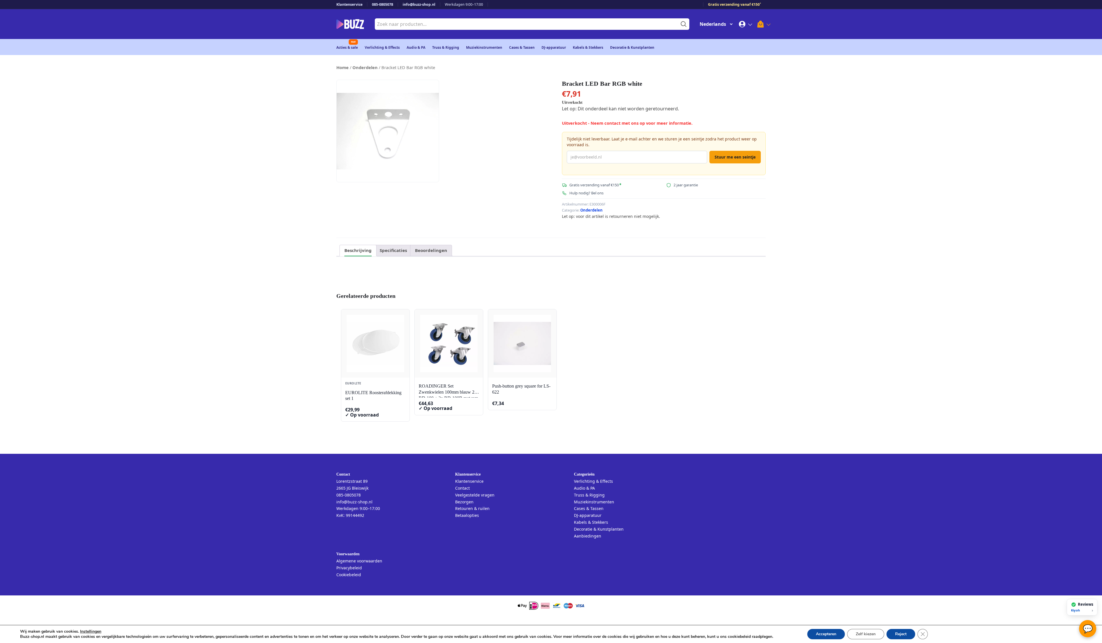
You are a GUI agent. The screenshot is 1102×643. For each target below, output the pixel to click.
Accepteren (826, 634)
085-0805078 (382, 4)
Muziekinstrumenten (484, 47)
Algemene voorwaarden (359, 561)
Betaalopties (467, 515)
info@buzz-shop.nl (419, 4)
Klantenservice (349, 4)
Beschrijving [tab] (358, 250)
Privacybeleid (349, 567)
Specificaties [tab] (393, 250)
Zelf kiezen (866, 634)
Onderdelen (365, 67)
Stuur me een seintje (735, 157)
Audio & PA (416, 47)
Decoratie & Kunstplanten (632, 47)
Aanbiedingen (587, 536)
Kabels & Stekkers (588, 47)
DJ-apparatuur (554, 47)
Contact (462, 488)
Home (342, 67)
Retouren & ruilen (472, 508)
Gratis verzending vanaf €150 (734, 4)
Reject (901, 634)
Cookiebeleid (348, 574)
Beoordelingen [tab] (431, 250)
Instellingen (90, 631)
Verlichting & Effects (382, 47)
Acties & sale (347, 47)
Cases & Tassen (522, 47)
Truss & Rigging (445, 47)
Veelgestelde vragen (474, 495)
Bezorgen (464, 502)
